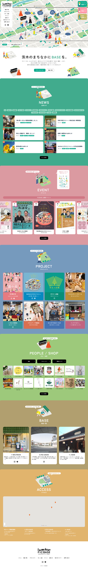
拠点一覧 (7, 9)
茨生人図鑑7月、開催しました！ (25, 133)
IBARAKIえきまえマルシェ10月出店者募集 (70, 146)
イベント (7, 15)
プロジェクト (7, 11)
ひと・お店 (6, 13)
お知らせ (7, 17)
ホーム (20, 558)
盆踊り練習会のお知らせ (65, 133)
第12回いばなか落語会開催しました (27, 120)
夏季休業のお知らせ (22, 146)
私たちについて (7, 19)
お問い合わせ (7, 21)
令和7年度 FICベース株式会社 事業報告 (69, 120)
